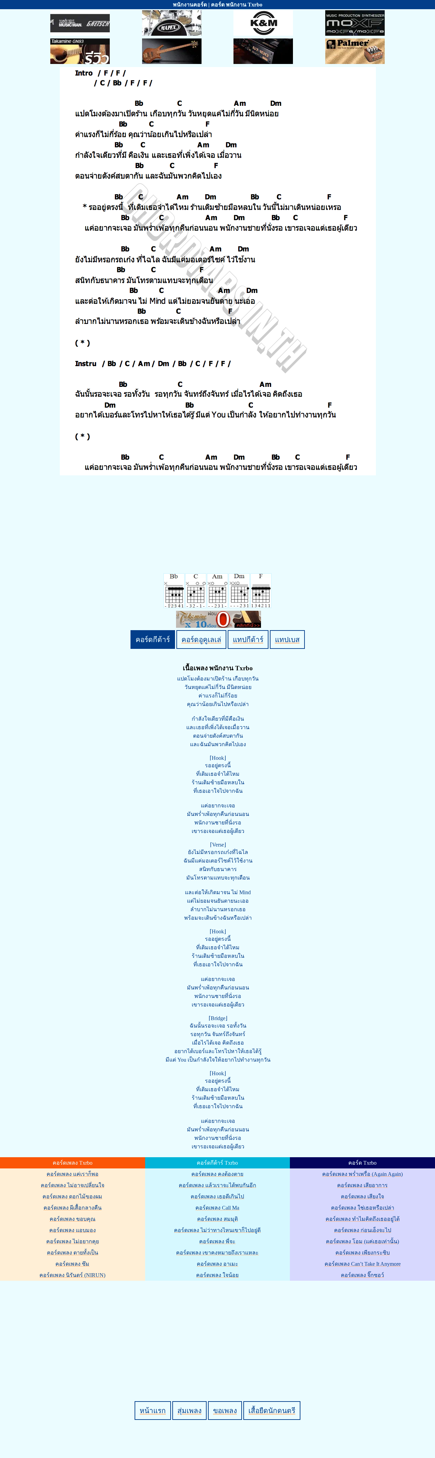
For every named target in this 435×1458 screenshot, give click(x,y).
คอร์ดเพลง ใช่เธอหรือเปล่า (362, 1208)
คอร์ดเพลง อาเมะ (217, 1264)
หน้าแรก (153, 1410)
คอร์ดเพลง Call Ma (217, 1208)
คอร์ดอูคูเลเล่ (201, 639)
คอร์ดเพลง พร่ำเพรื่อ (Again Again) (362, 1174)
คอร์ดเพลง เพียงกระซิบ (362, 1253)
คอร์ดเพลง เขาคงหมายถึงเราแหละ (217, 1253)
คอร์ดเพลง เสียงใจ (362, 1196)
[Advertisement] (218, 1329)
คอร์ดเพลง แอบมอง (72, 1230)
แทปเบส (287, 639)
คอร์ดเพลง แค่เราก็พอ (73, 1174)
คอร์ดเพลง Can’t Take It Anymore (363, 1264)
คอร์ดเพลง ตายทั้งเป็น (72, 1253)
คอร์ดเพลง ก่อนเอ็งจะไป (362, 1230)
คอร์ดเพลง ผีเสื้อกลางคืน (73, 1208)
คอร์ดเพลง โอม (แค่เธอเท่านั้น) (362, 1241)
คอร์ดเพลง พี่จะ (217, 1241)
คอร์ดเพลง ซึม (72, 1264)
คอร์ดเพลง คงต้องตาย (217, 1174)
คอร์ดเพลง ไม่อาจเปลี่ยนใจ (72, 1185)
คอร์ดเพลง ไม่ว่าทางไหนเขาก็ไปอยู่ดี (217, 1230)
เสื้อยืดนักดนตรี (271, 1410)
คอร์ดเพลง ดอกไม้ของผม (72, 1196)
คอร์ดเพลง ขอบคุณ (72, 1219)
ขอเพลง (225, 1410)
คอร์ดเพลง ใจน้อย (217, 1275)
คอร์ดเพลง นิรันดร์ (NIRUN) (72, 1275)
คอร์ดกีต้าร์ (153, 639)
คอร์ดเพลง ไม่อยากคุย (72, 1241)
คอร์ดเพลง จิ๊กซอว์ (362, 1275)
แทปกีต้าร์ (248, 639)
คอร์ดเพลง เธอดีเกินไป (217, 1196)
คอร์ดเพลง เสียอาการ (362, 1185)
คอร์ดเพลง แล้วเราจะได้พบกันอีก (217, 1185)
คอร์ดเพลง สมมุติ (217, 1219)
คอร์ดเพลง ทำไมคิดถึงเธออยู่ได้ (363, 1219)
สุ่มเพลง (189, 1410)
